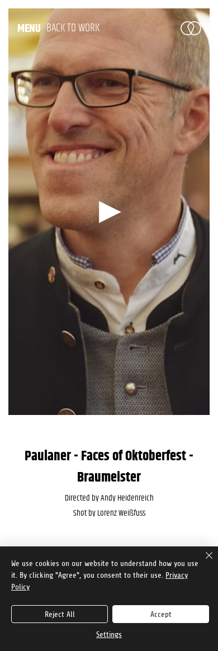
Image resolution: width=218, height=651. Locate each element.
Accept (161, 614)
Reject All (60, 614)
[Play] (109, 211)
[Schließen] (202, 562)
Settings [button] (109, 634)
